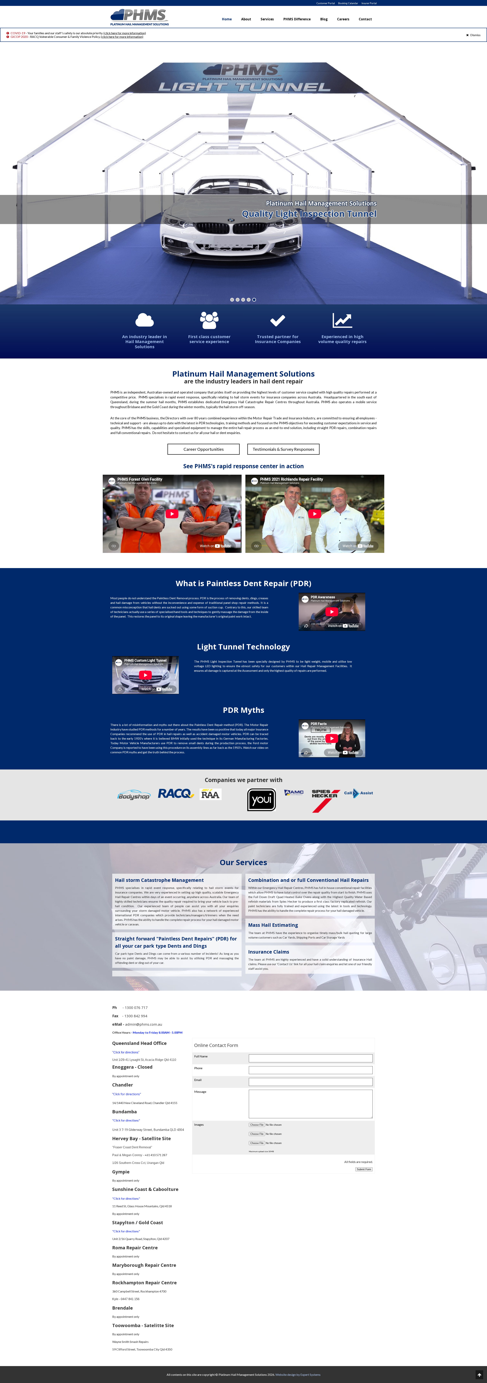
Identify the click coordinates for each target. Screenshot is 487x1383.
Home (227, 19)
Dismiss (475, 35)
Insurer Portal (369, 3)
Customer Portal (325, 3)
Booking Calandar (348, 3)
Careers (343, 19)
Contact (365, 19)
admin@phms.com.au (143, 1024)
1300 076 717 (136, 1007)
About (246, 19)
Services (267, 19)
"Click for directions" (125, 1052)
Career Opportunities (204, 449)
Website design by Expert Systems (298, 1374)
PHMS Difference (297, 19)
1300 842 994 (135, 1015)
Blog (324, 19)
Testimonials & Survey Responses (283, 449)
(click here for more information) (124, 33)
